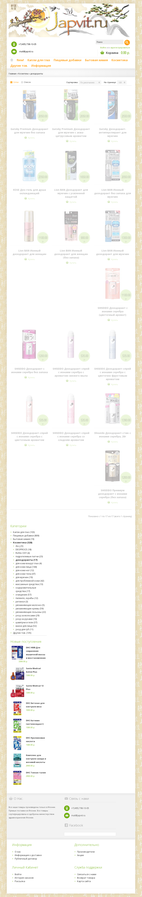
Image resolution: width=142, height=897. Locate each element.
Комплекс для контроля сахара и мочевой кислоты (36, 758)
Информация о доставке (28, 855)
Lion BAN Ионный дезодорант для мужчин (112, 252)
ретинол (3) (22, 601)
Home (12, 60)
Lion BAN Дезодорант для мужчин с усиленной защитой (71, 193)
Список (27, 82)
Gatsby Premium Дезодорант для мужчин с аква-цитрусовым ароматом (71, 132)
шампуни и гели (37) (26, 622)
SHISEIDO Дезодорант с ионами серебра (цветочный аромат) (113, 311)
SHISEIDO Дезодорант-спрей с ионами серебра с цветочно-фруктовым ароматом (112, 374)
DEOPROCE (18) (23, 549)
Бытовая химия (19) (23, 539)
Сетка (16, 82)
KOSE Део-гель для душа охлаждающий (29, 191)
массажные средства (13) (29, 584)
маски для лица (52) (26, 625)
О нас (18, 851)
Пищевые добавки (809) (26, 535)
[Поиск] (127, 42)
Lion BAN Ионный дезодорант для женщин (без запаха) (71, 254)
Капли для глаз (38, 60)
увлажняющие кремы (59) (29, 608)
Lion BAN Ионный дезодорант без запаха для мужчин (112, 193)
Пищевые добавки (67, 60)
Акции (80, 855)
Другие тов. (19, 66)
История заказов (24, 877)
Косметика (119, 60)
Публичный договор (26, 858)
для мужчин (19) (24, 577)
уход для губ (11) (24, 629)
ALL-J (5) (19, 546)
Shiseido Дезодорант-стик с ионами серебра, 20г (112, 434)
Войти (103, 47)
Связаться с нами (86, 874)
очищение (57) (23, 594)
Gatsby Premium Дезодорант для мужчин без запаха (29, 130)
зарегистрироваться (120, 47)
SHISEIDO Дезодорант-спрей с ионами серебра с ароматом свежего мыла (71, 372)
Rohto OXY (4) (23, 552)
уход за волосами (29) (27, 615)
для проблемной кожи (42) (30, 580)
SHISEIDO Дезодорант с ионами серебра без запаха (29, 370)
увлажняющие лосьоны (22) (31, 612)
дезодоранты (36, 73)
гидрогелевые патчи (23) (29, 556)
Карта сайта (84, 881)
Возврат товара (86, 877)
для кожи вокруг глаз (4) (29, 563)
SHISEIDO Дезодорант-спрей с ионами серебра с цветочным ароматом (29, 436)
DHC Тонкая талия (36, 772)
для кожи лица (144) (26, 566)
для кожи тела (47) (25, 573)
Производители (86, 851)
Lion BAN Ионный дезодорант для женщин (29, 252)
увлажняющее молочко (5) (30, 605)
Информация (41, 66)
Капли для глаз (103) (24, 532)
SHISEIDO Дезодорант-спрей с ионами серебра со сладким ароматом (71, 436)
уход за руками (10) (26, 618)
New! (20, 60)
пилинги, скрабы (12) (27, 598)
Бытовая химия (96, 60)
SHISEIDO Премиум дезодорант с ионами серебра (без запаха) (112, 494)
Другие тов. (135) (22, 632)
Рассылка (20, 881)
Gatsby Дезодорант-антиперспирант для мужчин (112, 132)
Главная (12, 73)
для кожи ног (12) (25, 570)
